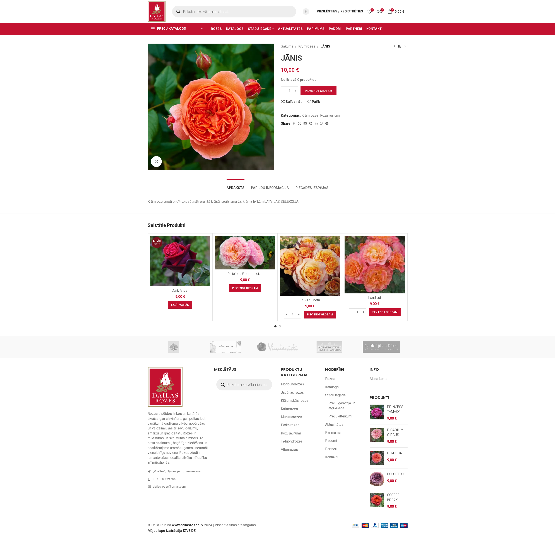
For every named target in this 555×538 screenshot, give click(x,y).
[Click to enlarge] (156, 161)
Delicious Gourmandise (245, 274)
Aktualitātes (334, 424)
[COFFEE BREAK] (377, 501)
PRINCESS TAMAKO (395, 409)
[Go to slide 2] (280, 326)
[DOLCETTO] (377, 479)
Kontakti (331, 457)
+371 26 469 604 (164, 479)
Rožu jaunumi (330, 115)
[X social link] (299, 123)
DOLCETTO (395, 474)
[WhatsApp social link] (321, 123)
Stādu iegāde (335, 395)
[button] (245, 288)
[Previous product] (394, 46)
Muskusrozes (291, 417)
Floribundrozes (292, 384)
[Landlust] (375, 265)
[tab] (235, 185)
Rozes (330, 379)
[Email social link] (305, 123)
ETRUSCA (394, 453)
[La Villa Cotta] (310, 266)
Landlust (374, 298)
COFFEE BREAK (393, 497)
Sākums (287, 46)
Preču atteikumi (340, 416)
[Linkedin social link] (316, 123)
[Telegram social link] (327, 123)
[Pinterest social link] (311, 123)
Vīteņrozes (289, 450)
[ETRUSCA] (377, 458)
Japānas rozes (292, 392)
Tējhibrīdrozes (292, 441)
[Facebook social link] (306, 11)
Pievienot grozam (318, 90)
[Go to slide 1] (275, 326)
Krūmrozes (306, 46)
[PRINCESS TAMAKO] (377, 413)
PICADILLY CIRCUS (395, 432)
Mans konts (379, 379)
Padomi (331, 441)
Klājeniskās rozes (295, 400)
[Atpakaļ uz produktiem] (399, 46)
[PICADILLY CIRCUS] (377, 436)
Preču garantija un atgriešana (341, 405)
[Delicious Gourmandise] (245, 253)
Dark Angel (180, 290)
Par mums (333, 433)
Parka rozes (290, 425)
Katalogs (332, 387)
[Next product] (405, 46)
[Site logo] (157, 11)
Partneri (331, 449)
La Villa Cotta (310, 300)
